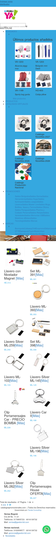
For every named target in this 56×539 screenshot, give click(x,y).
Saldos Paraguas (22, 209)
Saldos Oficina (42, 207)
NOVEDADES (11, 31)
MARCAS (9, 223)
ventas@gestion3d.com (19, 522)
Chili (34, 228)
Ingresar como (6, 2)
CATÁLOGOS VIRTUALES (16, 104)
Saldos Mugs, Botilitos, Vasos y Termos (33, 205)
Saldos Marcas (30, 220)
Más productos (19, 98)
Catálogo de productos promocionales (28, 16)
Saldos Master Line (30, 204)
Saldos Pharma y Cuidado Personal (29, 211)
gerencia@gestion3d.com (20, 533)
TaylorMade (34, 231)
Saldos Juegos (31, 201)
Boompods (19, 228)
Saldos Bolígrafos (22, 196)
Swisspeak (24, 231)
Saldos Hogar (32, 199)
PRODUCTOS (11, 101)
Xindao (42, 233)
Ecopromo (40, 228)
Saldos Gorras (36, 196)
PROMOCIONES (12, 191)
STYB (17, 231)
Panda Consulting (34, 510)
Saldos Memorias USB (34, 215)
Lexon (52, 228)
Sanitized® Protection (29, 233)
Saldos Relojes (36, 212)
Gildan (47, 228)
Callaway (28, 228)
